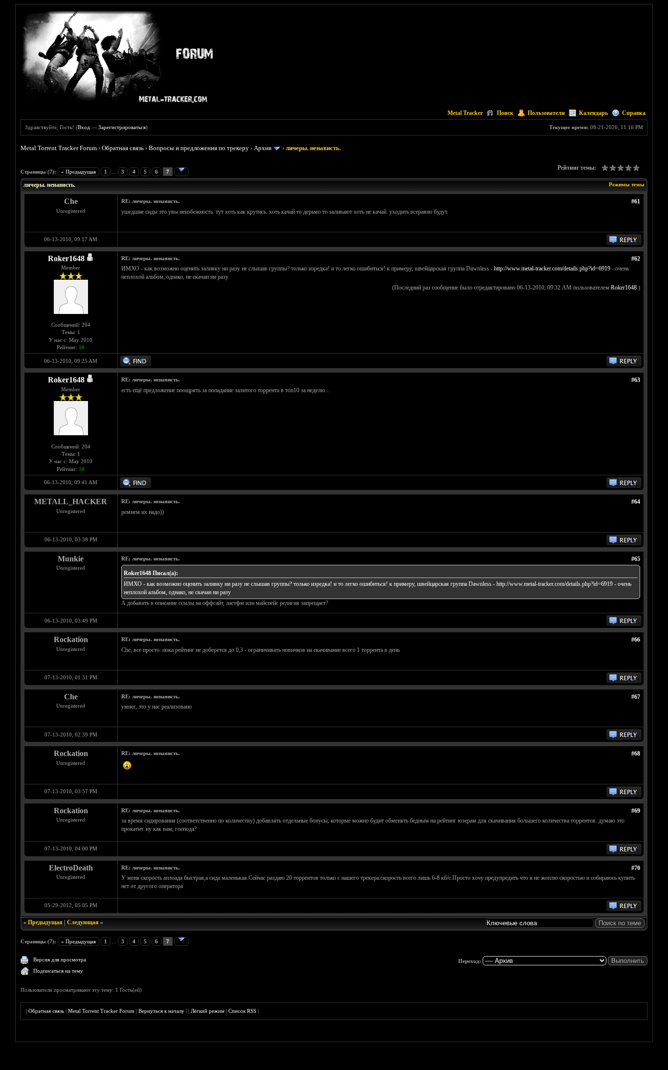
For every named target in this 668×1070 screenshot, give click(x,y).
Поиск (505, 113)
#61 (635, 201)
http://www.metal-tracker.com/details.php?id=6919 (552, 268)
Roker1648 (66, 258)
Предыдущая (45, 922)
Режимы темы (627, 184)
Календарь (593, 113)
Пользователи (546, 113)
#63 (635, 380)
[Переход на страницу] (181, 171)
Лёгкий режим (207, 1011)
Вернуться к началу (161, 1011)
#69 (635, 810)
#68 (635, 753)
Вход (84, 127)
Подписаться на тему (58, 971)
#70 (635, 868)
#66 (635, 639)
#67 (635, 696)
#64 (635, 501)
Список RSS (242, 1011)
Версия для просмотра (59, 959)
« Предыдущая (78, 172)
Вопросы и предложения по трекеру (199, 148)
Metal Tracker (465, 113)
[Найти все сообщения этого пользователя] (135, 364)
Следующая (83, 922)
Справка (634, 113)
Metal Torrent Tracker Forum (59, 148)
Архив (262, 148)
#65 (635, 559)
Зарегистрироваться (122, 127)
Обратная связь (123, 148)
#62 (635, 258)
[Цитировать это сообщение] (624, 243)
